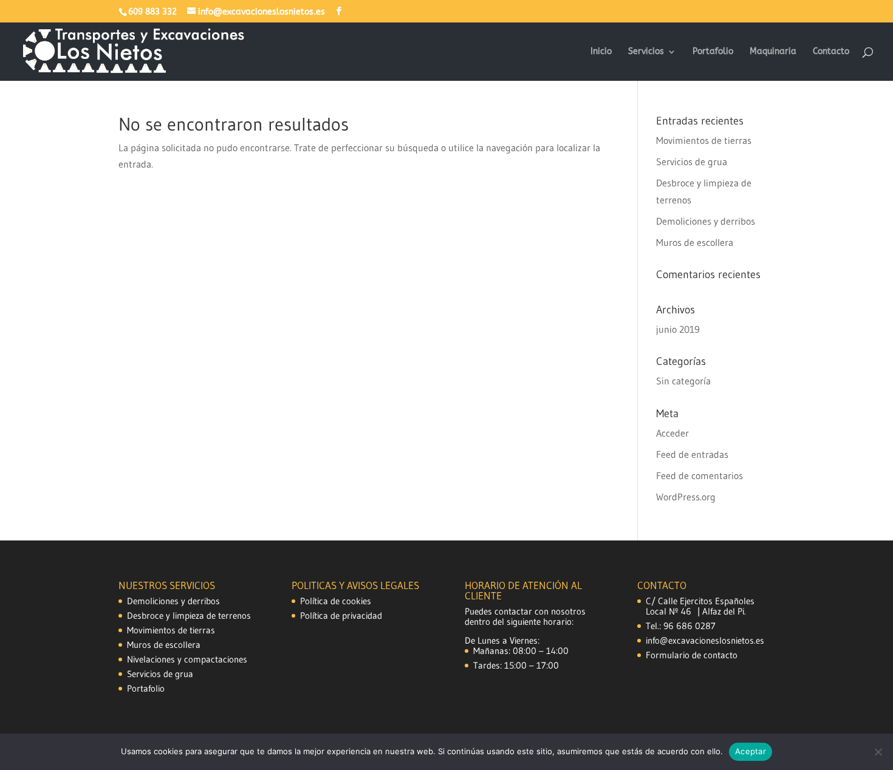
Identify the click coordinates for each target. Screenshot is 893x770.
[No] (878, 752)
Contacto (831, 51)
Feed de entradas (692, 454)
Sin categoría (683, 381)
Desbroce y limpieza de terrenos (189, 615)
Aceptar (750, 751)
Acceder (672, 433)
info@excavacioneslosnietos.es (705, 640)
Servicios (646, 51)
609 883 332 (152, 12)
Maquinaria (773, 51)
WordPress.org (686, 497)
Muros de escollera (694, 242)
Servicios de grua (691, 161)
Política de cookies (335, 601)
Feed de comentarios (699, 475)
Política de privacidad (341, 615)
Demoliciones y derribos (705, 221)
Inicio (601, 51)
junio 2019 (678, 329)
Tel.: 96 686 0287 (681, 626)
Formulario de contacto (691, 655)
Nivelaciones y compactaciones (187, 659)
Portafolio (713, 51)
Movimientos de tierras (703, 140)
